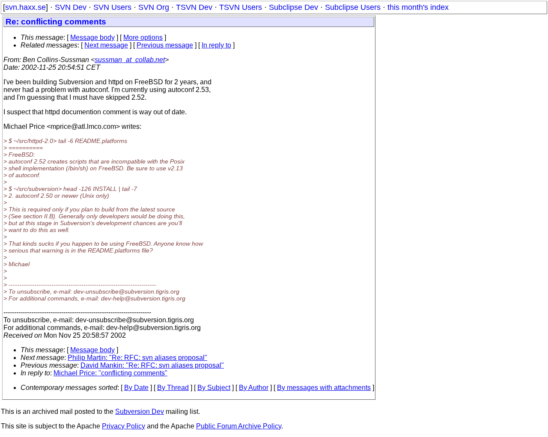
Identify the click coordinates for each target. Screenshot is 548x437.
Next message (106, 45)
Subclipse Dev (293, 7)
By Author (253, 387)
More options (143, 37)
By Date (136, 387)
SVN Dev (70, 7)
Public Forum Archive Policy (238, 426)
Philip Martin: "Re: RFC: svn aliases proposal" (137, 357)
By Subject (213, 387)
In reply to (216, 45)
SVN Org (153, 7)
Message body (92, 37)
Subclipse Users (353, 7)
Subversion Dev (139, 411)
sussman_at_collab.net (130, 59)
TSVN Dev (194, 7)
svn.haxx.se (25, 7)
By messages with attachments (324, 387)
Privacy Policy (123, 426)
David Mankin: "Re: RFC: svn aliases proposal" (152, 365)
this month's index (418, 7)
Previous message (165, 45)
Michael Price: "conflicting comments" (110, 373)
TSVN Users (240, 7)
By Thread (173, 387)
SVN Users (112, 7)
